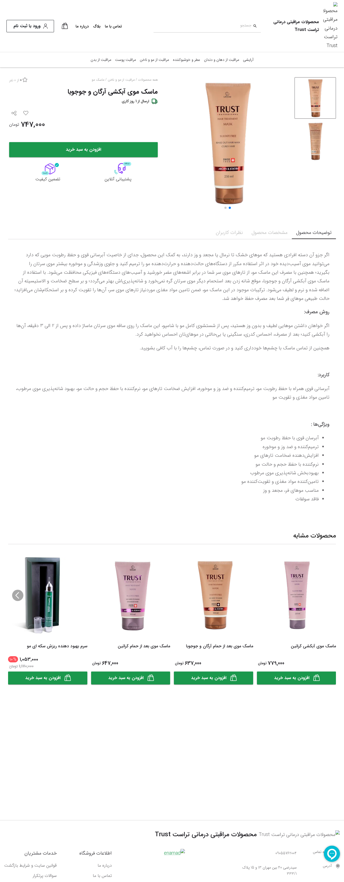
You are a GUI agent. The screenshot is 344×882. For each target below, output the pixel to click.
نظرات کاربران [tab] (229, 232)
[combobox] (202, 26)
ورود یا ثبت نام (27, 26)
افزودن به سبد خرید (83, 149)
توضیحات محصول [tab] (314, 232)
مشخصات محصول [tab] (270, 232)
